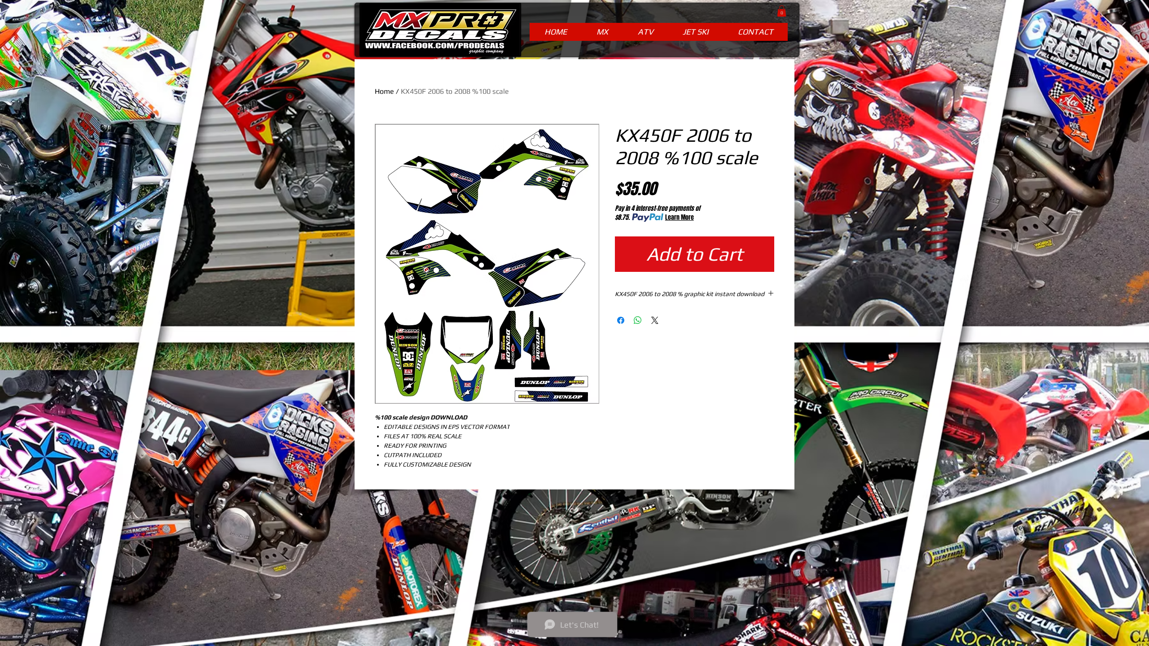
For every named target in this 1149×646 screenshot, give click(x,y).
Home (384, 91)
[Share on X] (654, 320)
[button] (781, 11)
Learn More (679, 217)
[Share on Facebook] (620, 320)
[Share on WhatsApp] (637, 320)
